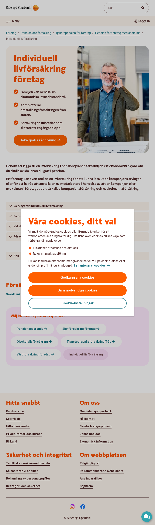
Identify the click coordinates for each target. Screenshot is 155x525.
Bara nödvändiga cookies (77, 290)
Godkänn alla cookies (77, 277)
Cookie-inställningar (78, 303)
